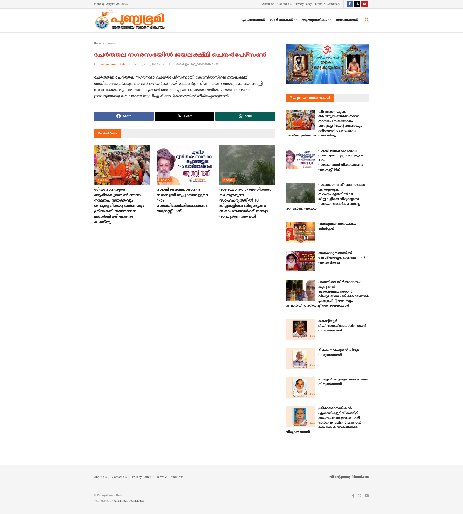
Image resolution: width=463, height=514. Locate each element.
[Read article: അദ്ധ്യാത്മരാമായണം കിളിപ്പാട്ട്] (300, 232)
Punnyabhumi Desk (111, 64)
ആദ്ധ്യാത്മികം (314, 20)
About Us (268, 4)
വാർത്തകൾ (281, 20)
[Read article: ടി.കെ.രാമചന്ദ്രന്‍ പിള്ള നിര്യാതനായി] (300, 358)
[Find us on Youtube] (364, 4)
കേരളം (111, 44)
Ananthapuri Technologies (129, 501)
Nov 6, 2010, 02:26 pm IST (152, 64)
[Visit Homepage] (131, 20)
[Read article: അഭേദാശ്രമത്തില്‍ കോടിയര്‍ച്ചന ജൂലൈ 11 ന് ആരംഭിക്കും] (300, 261)
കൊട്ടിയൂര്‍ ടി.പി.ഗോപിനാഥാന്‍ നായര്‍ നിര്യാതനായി (342, 326)
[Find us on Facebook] (350, 4)
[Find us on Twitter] (357, 4)
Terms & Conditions (327, 4)
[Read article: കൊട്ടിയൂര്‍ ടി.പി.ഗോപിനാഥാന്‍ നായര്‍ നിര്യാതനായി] (300, 329)
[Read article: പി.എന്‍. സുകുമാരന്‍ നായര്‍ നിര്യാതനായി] (300, 387)
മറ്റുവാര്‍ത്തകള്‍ (204, 64)
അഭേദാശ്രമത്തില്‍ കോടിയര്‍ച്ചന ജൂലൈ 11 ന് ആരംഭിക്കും (341, 258)
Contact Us (284, 4)
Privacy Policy (303, 4)
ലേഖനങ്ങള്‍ (347, 20)
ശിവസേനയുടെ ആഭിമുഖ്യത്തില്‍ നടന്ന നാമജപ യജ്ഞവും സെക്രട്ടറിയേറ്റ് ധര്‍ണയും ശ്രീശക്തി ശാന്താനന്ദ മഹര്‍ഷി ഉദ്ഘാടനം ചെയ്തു (119, 205)
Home (97, 44)
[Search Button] (367, 20)
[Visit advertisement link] (327, 64)
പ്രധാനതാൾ (253, 20)
